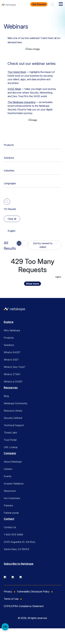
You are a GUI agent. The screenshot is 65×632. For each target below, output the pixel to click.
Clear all (12, 218)
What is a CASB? (13, 381)
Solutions (9, 157)
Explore (8, 322)
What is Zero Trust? (14, 366)
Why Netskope (12, 330)
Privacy (8, 591)
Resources (28, 14)
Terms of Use (11, 598)
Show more (32, 283)
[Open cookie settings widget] (5, 626)
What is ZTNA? (12, 374)
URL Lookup (11, 447)
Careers (8, 468)
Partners (8, 505)
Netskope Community (15, 403)
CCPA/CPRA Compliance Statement (24, 606)
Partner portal (11, 512)
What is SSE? (11, 359)
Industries (9, 170)
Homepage (11, 14)
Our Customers (12, 498)
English (11, 230)
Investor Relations (14, 483)
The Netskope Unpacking (21, 102)
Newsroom (10, 490)
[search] (52, 4)
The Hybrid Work (17, 72)
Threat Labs (10, 432)
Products (9, 144)
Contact (9, 518)
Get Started (39, 4)
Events (7, 476)
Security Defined (13, 417)
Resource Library (13, 410)
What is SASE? (12, 352)
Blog (6, 396)
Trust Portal (10, 439)
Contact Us (10, 527)
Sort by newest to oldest (42, 245)
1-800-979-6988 (13, 534)
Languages (10, 183)
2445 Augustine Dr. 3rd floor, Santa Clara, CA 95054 (20, 545)
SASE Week (14, 88)
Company (10, 453)
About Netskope (13, 461)
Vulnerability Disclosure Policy (33, 591)
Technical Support (14, 425)
